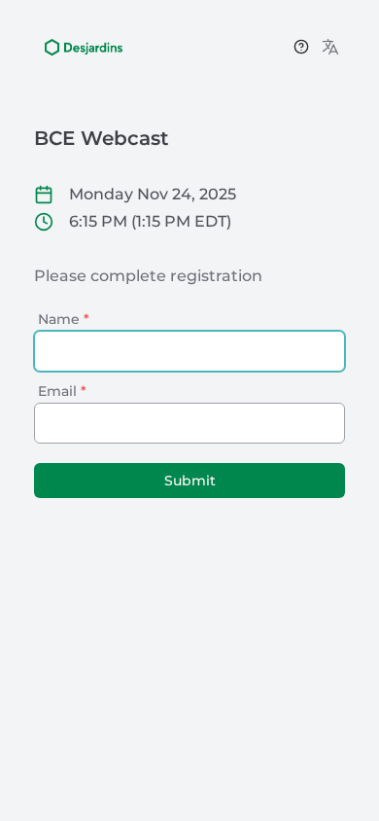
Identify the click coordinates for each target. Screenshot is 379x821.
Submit (190, 480)
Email (62, 391)
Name (63, 319)
